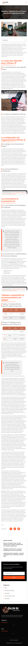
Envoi (14, 577)
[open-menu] (26, 3)
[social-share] (11, 529)
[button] (13, 625)
